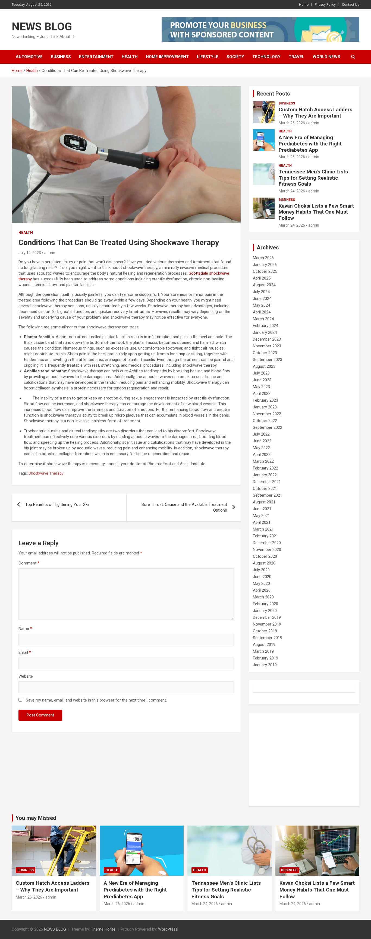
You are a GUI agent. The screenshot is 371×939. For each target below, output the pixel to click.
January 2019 (265, 664)
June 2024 (262, 298)
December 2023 (267, 339)
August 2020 (264, 563)
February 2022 (265, 468)
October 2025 (265, 271)
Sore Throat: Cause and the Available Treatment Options (184, 507)
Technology (266, 56)
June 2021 (262, 508)
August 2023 (264, 366)
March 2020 (263, 597)
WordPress (168, 929)
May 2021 (261, 515)
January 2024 (265, 332)
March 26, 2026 (292, 123)
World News (326, 56)
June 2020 (262, 576)
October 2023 (265, 352)
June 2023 (262, 379)
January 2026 (265, 264)
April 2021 (262, 522)
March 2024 (263, 318)
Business (61, 56)
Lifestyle (207, 56)
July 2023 (261, 373)
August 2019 (264, 644)
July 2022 (261, 434)
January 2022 (265, 474)
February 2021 (265, 536)
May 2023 (261, 386)
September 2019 (267, 637)
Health (130, 56)
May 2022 (261, 447)
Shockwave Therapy (46, 473)
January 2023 (265, 407)
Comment (28, 563)
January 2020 (265, 610)
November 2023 (267, 346)
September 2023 (267, 359)
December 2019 (267, 617)
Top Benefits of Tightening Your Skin (57, 504)
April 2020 (262, 590)
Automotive (29, 56)
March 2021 (263, 529)
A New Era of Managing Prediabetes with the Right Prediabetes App (310, 143)
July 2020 (261, 569)
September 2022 (267, 427)
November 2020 (267, 549)
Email (24, 652)
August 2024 (264, 285)
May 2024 (261, 305)
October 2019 (265, 631)
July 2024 (261, 291)
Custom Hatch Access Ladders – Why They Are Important (315, 112)
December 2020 (267, 542)
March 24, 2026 (292, 191)
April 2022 (262, 454)
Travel (296, 56)
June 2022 (262, 441)
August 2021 (264, 502)
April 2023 (262, 393)
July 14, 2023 (29, 252)
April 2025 (262, 278)
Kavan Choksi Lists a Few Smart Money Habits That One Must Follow (316, 212)
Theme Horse (103, 929)
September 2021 (267, 495)
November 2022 (267, 413)
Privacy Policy (325, 4)
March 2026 (263, 257)
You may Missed (35, 818)
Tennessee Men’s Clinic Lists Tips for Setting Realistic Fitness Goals (313, 178)
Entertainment (96, 56)
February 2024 (265, 325)
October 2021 (265, 488)
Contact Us (350, 4)
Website (25, 676)
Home (304, 4)
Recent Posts (273, 93)
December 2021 (267, 481)
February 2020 (265, 603)
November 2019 (267, 624)
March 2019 (263, 651)
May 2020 (261, 583)
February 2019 (265, 658)
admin (49, 252)
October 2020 (265, 556)
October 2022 (265, 420)
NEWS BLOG (42, 26)
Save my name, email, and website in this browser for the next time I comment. (96, 700)
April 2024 (262, 312)
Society (235, 56)
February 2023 (265, 400)
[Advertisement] (304, 759)
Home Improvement (167, 56)
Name (25, 628)
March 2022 (263, 461)
